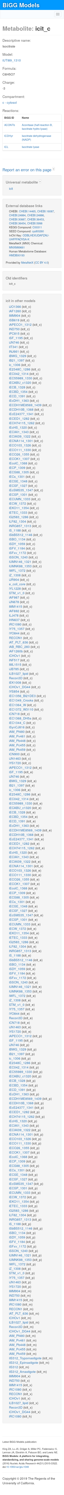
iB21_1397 (17, 360)
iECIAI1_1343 (19, 431)
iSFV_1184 (17, 548)
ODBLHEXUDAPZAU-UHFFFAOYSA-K (29, 237)
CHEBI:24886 (35, 215)
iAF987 (14, 597)
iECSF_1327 (18, 485)
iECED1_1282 (19, 418)
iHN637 (15, 619)
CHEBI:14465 (27, 211)
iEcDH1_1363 (19, 400)
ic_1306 (15, 364)
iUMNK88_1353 (20, 566)
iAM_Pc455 (17, 745)
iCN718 (15, 713)
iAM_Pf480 (17, 731)
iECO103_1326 (20, 445)
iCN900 (15, 754)
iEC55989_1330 (21, 378)
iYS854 (14, 691)
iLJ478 (14, 615)
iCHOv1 (15, 655)
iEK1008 (15, 682)
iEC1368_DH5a (20, 718)
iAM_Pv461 (17, 736)
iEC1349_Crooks (21, 700)
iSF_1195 (16, 338)
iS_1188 (15, 530)
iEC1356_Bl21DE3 (23, 695)
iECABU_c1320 (20, 382)
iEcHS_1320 (18, 427)
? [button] (53, 169)
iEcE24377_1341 (21, 414)
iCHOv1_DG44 (20, 687)
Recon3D (16, 678)
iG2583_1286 (19, 517)
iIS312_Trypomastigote (25, 1358)
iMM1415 (16, 606)
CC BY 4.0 (41, 262)
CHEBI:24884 (17, 215)
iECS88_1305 (19, 472)
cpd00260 (38, 231)
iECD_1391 (17, 396)
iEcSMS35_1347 (21, 490)
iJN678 (14, 601)
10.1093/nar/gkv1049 (17, 1466)
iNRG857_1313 (20, 525)
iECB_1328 (17, 387)
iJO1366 (15, 306)
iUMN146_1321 (20, 561)
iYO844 (14, 633)
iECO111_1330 (20, 449)
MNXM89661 (17, 247)
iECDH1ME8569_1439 (25, 405)
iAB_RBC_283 (20, 646)
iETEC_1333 (18, 512)
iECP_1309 (17, 467)
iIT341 (14, 346)
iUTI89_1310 (11, 60)
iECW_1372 (18, 503)
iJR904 (14, 579)
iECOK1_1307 (19, 458)
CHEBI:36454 (17, 223)
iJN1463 (15, 758)
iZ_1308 (15, 575)
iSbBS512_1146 (21, 534)
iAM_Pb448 (17, 740)
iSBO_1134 (17, 539)
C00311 (37, 227)
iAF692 (14, 611)
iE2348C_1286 (20, 369)
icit (11, 188)
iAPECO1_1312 (20, 324)
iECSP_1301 (18, 494)
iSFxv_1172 (18, 552)
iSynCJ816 (17, 727)
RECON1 (16, 637)
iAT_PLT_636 (19, 642)
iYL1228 (15, 588)
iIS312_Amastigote (23, 1371)
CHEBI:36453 (35, 219)
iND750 (15, 329)
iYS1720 (15, 763)
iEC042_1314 (19, 373)
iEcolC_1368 (18, 463)
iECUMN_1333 (20, 499)
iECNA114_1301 (21, 440)
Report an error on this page (27, 169)
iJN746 (14, 342)
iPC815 (14, 333)
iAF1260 (15, 311)
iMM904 (15, 315)
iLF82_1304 (18, 521)
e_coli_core (17, 584)
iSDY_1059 (17, 543)
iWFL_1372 (17, 570)
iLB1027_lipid (19, 673)
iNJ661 (14, 351)
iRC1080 (15, 624)
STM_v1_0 (17, 593)
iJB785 (14, 669)
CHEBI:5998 (34, 223)
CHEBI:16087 (45, 211)
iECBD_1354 (18, 391)
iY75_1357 (17, 628)
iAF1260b (16, 651)
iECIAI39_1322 (20, 436)
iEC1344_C (17, 722)
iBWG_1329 (18, 355)
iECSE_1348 (18, 481)
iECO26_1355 (19, 454)
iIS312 (14, 1367)
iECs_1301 (17, 476)
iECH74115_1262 (22, 423)
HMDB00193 (16, 255)
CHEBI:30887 (17, 219)
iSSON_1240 (19, 557)
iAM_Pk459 (17, 749)
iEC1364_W (18, 704)
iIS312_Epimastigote (24, 1362)
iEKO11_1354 (19, 507)
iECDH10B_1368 (21, 409)
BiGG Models (21, 4)
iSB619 (14, 320)
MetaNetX (27, 262)
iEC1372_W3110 (21, 709)
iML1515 (15, 664)
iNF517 (14, 660)
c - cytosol (9, 102)
